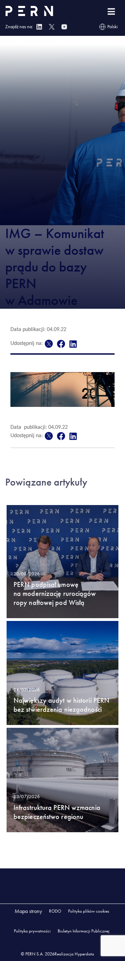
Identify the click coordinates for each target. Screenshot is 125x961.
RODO (55, 911)
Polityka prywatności (32, 931)
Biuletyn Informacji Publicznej (83, 931)
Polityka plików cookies (88, 911)
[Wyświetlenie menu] (111, 12)
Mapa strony (28, 911)
